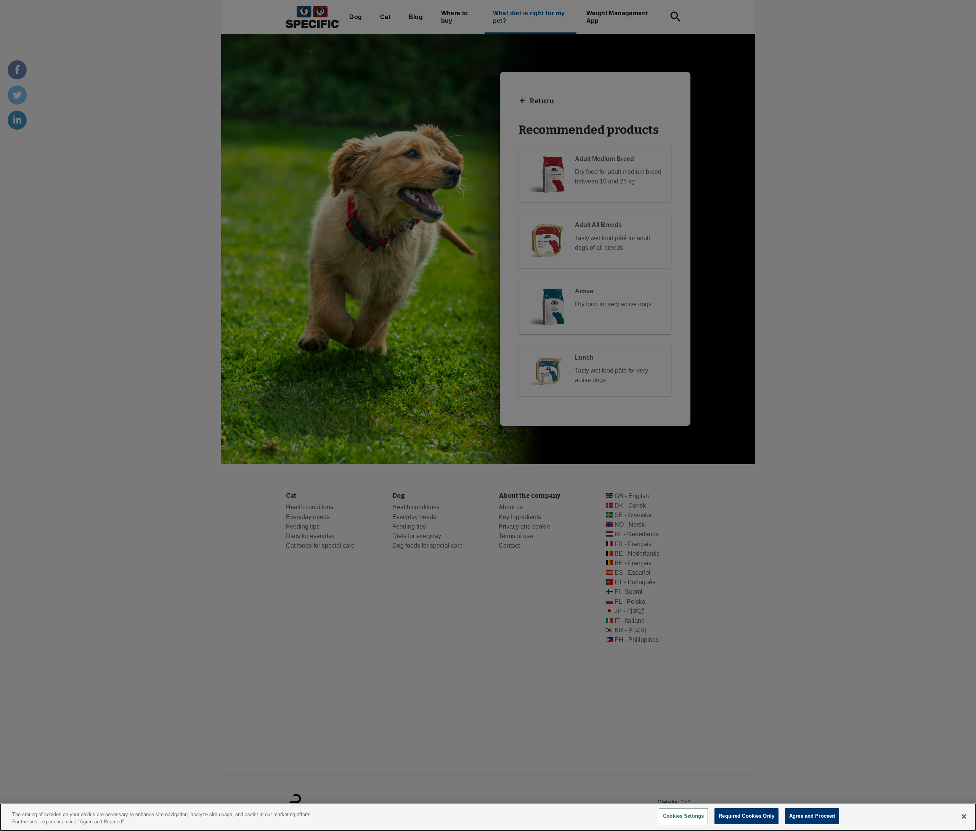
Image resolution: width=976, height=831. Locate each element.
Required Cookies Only (746, 816)
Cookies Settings (683, 816)
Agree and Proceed (812, 816)
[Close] (963, 816)
